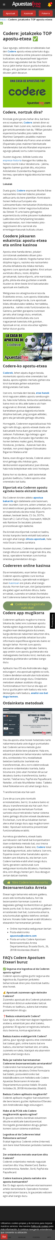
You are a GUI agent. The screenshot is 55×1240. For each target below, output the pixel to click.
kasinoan (14, 583)
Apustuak (10, 13)
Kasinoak (28, 13)
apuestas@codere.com (23, 935)
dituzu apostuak (35, 539)
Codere (12, 51)
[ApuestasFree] (26, 4)
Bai (4, 1236)
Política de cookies (40, 1226)
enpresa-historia (12, 160)
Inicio (3, 19)
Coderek (8, 372)
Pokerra (46, 13)
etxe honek (42, 393)
